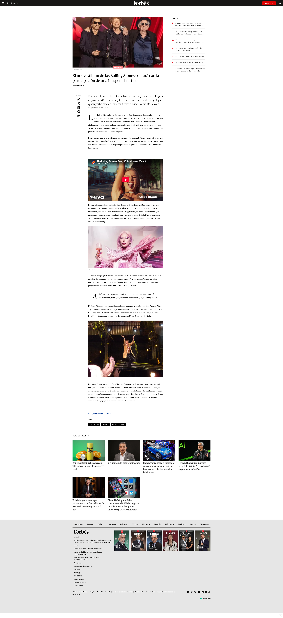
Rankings (181, 524)
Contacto (108, 592)
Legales (92, 592)
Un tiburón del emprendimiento (189, 62)
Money (135, 524)
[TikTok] (209, 592)
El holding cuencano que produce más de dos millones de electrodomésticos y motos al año (190, 41)
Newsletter (204, 524)
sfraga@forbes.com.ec (80, 559)
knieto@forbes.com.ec (80, 554)
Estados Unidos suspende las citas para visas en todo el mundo (190, 70)
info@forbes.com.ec (105, 542)
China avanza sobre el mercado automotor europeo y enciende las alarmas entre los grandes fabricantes (158, 467)
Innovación (111, 524)
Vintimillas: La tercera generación (189, 56)
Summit (193, 524)
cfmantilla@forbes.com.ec (95, 549)
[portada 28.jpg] (170, 541)
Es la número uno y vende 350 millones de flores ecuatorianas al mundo (190, 32)
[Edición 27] (187, 541)
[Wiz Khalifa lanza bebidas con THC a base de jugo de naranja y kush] (89, 450)
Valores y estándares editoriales (123, 592)
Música (105, 424)
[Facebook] (79, 108)
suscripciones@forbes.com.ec (83, 566)
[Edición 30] (138, 541)
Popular (175, 18)
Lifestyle (157, 524)
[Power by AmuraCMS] (204, 598)
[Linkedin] (79, 116)
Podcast (90, 524)
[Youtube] (199, 592)
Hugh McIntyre (78, 85)
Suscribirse (269, 3)
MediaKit (100, 592)
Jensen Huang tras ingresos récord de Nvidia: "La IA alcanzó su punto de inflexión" (194, 466)
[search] (280, 3)
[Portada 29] (154, 541)
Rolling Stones (118, 424)
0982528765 (78, 576)
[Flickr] (206, 592)
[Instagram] (195, 592)
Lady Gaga (94, 424)
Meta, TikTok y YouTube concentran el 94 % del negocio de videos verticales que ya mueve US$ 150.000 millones (123, 505)
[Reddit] (79, 112)
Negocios (146, 524)
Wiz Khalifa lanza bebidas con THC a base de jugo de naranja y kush (88, 466)
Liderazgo (124, 524)
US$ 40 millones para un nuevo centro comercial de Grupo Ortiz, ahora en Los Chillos (189, 24)
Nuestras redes (139, 592)
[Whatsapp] (79, 99)
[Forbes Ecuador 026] (202, 541)
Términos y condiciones (80, 592)
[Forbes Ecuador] (141, 3)
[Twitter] (79, 103)
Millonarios (169, 524)
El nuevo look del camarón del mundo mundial (189, 49)
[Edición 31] (122, 541)
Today (100, 524)
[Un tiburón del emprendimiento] (124, 450)
